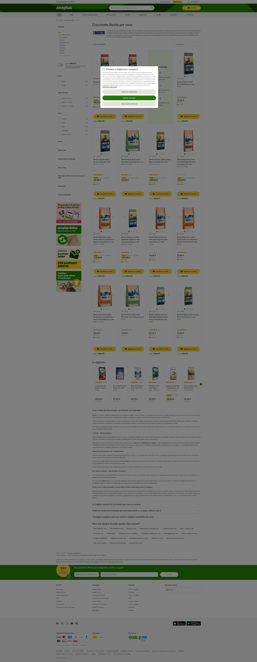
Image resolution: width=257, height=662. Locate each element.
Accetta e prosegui (129, 98)
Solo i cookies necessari (129, 104)
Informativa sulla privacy (110, 87)
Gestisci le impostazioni (129, 92)
